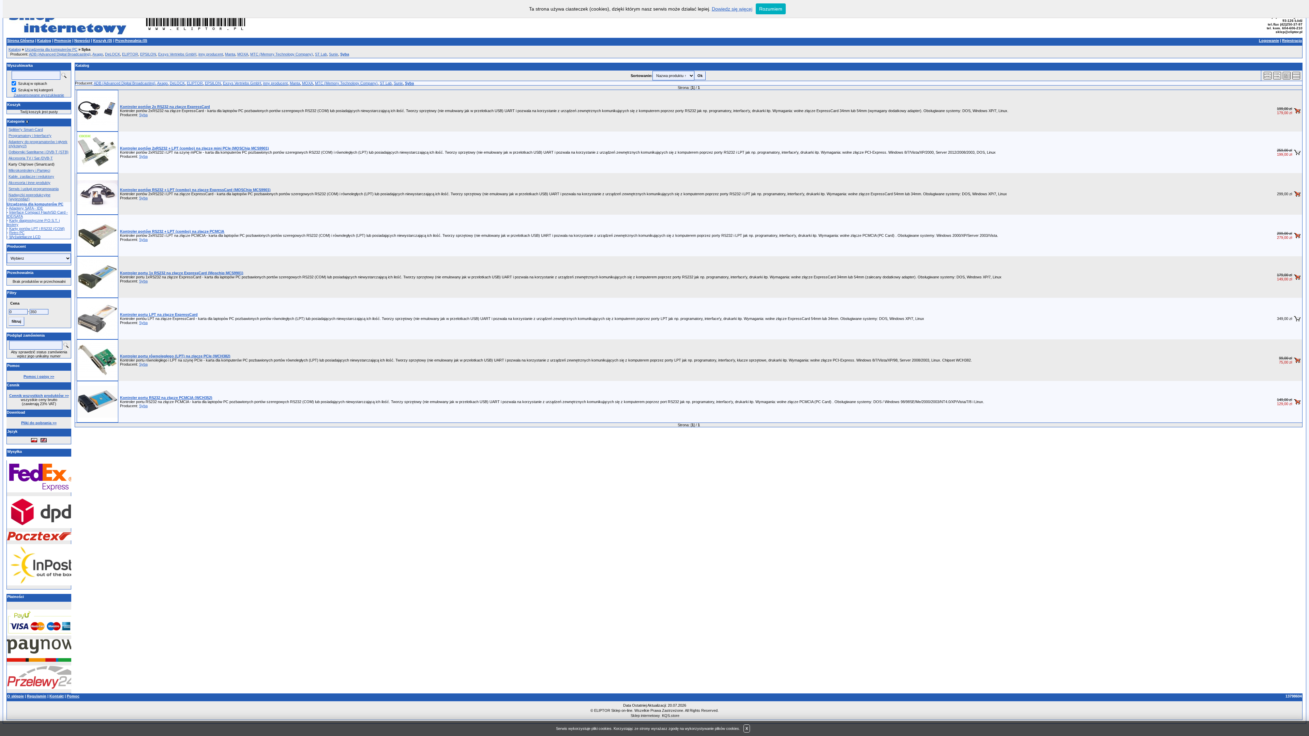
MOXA (242, 54)
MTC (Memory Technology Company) (281, 54)
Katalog (44, 41)
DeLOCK (112, 54)
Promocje (62, 41)
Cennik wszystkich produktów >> (39, 396)
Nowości (82, 41)
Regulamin (36, 696)
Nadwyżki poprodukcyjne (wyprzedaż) (29, 197)
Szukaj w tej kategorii (35, 90)
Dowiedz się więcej (732, 9)
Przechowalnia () (131, 41)
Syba (143, 115)
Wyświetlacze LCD (25, 237)
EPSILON (148, 54)
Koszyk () (102, 41)
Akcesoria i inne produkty (29, 183)
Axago (97, 54)
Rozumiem (770, 9)
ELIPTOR (130, 54)
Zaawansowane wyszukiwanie (39, 95)
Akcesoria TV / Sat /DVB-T (31, 158)
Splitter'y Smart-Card (26, 129)
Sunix (333, 54)
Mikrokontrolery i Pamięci (29, 170)
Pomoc (73, 696)
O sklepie (15, 696)
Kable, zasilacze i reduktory (31, 176)
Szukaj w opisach (32, 83)
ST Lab (321, 54)
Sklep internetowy (645, 716)
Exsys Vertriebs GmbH (177, 54)
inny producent (210, 54)
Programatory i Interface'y (30, 136)
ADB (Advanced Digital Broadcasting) (60, 54)
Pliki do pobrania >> (39, 423)
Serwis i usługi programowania (34, 189)
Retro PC (17, 233)
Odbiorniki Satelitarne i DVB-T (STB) (39, 152)
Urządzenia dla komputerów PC (51, 49)
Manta (230, 54)
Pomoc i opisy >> (39, 376)
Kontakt (56, 696)
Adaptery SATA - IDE (26, 208)
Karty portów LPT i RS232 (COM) (37, 229)
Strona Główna (20, 41)
